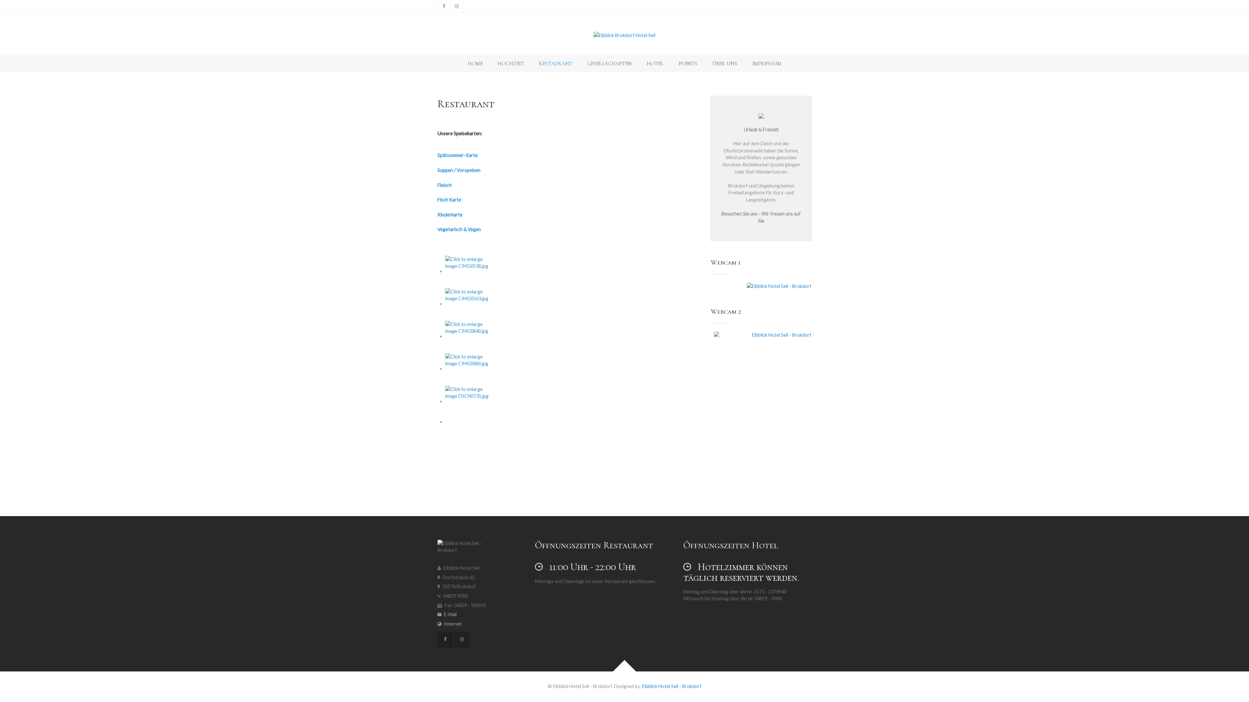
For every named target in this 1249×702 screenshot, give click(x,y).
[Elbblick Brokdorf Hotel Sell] (624, 35)
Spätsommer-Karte (457, 155)
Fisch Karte (449, 199)
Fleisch (444, 185)
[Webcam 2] (763, 359)
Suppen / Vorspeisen (458, 170)
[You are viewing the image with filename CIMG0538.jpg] (469, 271)
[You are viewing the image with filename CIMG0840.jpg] (469, 336)
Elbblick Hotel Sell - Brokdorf (672, 686)
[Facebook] (443, 6)
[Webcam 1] (763, 286)
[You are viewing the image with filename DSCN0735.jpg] (469, 401)
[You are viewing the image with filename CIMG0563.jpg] (469, 303)
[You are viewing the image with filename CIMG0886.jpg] (469, 368)
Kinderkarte (450, 214)
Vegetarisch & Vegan (459, 229)
